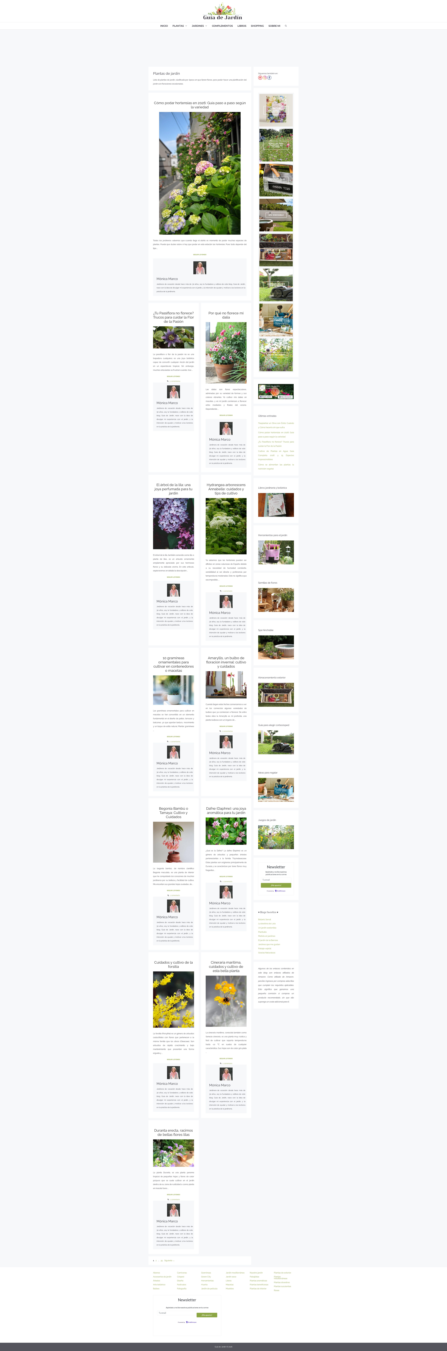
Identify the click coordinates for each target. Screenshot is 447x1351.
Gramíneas (206, 1273)
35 (162, 1260)
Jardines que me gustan (269, 944)
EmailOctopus (281, 891)
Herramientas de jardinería (276, 180)
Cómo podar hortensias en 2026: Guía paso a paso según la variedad (200, 105)
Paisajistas (254, 1277)
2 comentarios (174, 741)
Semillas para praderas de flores (276, 145)
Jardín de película (209, 1288)
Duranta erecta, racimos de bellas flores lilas (173, 1132)
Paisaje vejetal (264, 948)
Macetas (230, 1284)
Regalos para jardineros (276, 320)
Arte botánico (159, 1284)
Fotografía (181, 1288)
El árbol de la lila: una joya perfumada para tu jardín (173, 489)
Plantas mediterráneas (280, 1278)
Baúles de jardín (276, 250)
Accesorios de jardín (162, 1277)
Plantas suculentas (282, 1286)
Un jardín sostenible (267, 928)
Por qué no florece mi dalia (226, 315)
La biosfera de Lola (267, 923)
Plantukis (262, 932)
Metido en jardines (266, 936)
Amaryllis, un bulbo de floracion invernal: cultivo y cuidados (226, 662)
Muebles (230, 1288)
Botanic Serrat (264, 919)
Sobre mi (274, 25)
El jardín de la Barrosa (268, 940)
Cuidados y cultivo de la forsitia (173, 964)
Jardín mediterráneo (235, 1273)
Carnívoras (182, 1273)
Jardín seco (231, 1277)
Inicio (164, 25)
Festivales (181, 1284)
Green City (206, 1277)
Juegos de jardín (276, 355)
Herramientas (207, 1280)
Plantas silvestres (282, 1282)
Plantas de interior (258, 1288)
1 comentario (227, 591)
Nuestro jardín (256, 1273)
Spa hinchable (276, 215)
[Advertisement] (223, 47)
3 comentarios (174, 381)
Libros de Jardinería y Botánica (276, 110)
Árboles (156, 1280)
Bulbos (156, 1288)
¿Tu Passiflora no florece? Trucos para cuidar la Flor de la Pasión (173, 317)
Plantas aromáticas (258, 1280)
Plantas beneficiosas (259, 1284)
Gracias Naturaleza (266, 953)
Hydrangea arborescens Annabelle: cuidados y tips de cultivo (226, 489)
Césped (180, 1277)
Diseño (180, 1280)
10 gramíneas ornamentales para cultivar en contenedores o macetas (173, 664)
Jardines (198, 25)
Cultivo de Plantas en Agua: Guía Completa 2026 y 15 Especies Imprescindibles (276, 455)
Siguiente (169, 1260)
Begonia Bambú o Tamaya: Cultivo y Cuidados (173, 812)
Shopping (257, 25)
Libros (241, 25)
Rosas (276, 1290)
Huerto (204, 1284)
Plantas (178, 25)
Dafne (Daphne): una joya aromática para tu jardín (226, 810)
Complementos (222, 25)
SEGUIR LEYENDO (201, 253)
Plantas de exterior (282, 1273)
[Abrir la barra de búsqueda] (286, 25)
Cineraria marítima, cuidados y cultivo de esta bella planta (226, 966)
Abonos (156, 1273)
